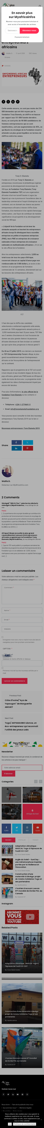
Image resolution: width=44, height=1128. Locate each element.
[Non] (41, 1119)
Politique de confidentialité (24, 1124)
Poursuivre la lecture (22, 37)
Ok (10, 1124)
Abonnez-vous (29, 30)
